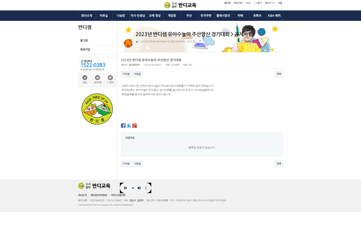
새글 (280, 3)
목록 (279, 74)
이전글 (126, 74)
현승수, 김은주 (137, 200)
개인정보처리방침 (98, 195)
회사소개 (82, 195)
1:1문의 (258, 3)
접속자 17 (270, 3)
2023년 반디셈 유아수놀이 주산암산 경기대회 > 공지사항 (168, 41)
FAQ (248, 3)
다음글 (137, 74)
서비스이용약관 (118, 195)
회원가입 (238, 3)
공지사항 (97, 82)
